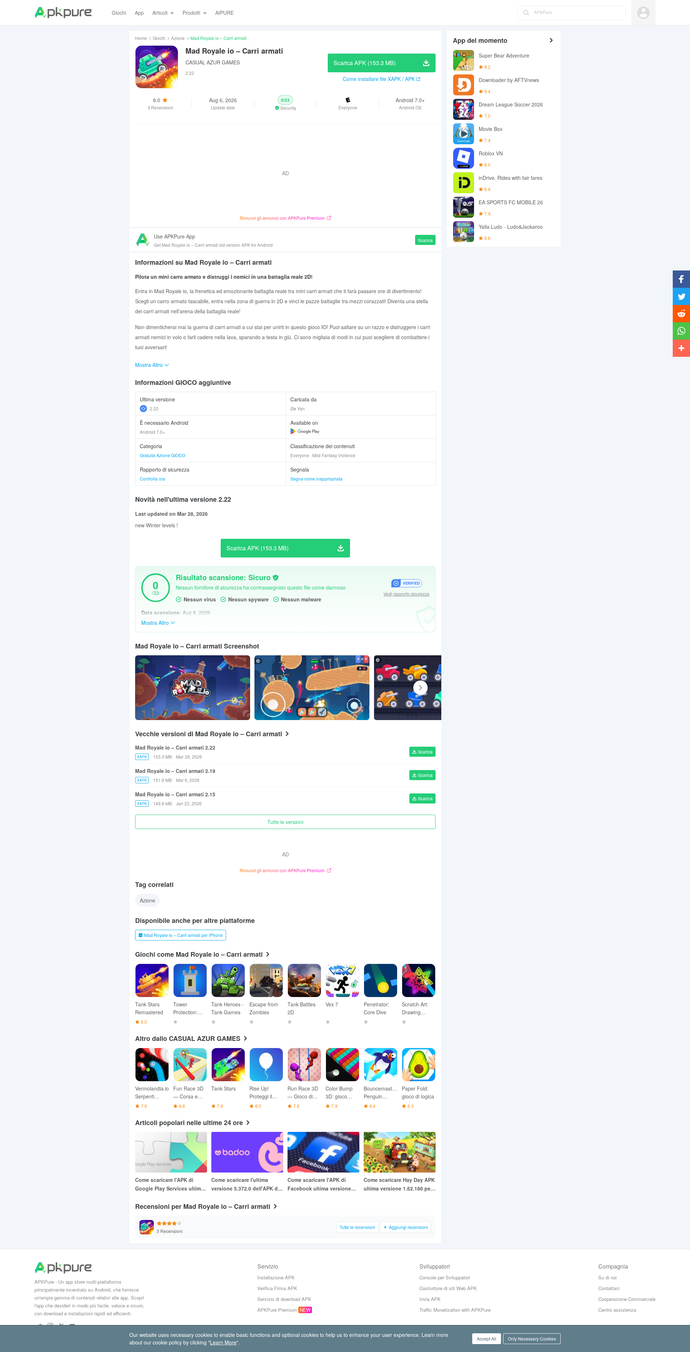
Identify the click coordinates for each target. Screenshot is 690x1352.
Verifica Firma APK (277, 1288)
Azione (178, 38)
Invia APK (430, 1299)
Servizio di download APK (284, 1299)
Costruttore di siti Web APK (448, 1288)
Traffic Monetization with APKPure (455, 1309)
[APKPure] (63, 12)
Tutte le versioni (285, 821)
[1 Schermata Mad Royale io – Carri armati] (431, 687)
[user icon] (643, 12)
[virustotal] (275, 577)
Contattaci (609, 1288)
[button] (285, 103)
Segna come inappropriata (316, 478)
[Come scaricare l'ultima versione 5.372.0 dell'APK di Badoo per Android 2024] (247, 1152)
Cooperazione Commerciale (627, 1299)
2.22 (154, 408)
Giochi (159, 38)
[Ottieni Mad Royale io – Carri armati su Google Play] (304, 431)
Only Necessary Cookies (532, 1338)
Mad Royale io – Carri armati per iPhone (183, 935)
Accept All (486, 1338)
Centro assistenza (617, 1309)
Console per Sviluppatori (444, 1277)
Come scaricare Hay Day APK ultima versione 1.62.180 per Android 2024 (399, 1184)
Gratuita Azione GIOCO (162, 455)
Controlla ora (152, 478)
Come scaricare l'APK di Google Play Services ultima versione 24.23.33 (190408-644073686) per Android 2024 (170, 1184)
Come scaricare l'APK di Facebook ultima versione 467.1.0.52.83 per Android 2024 (319, 1184)
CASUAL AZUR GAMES (212, 62)
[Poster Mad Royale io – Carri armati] (311, 687)
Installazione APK (276, 1277)
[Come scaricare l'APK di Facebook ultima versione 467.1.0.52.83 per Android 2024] (323, 1152)
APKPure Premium (277, 1309)
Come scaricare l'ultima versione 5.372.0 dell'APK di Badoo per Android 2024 (245, 1184)
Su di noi (607, 1277)
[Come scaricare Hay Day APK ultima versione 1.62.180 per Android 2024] (400, 1152)
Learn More (223, 1342)
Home (141, 38)
